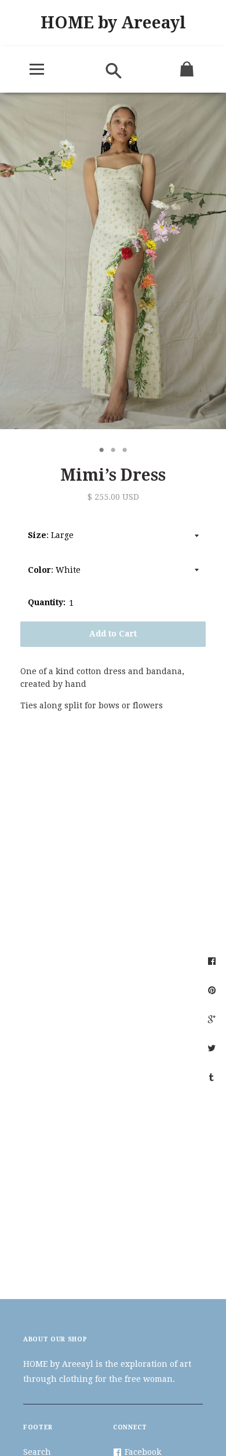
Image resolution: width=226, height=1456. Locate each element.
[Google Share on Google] (213, 1018)
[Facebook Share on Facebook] (213, 960)
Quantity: (46, 602)
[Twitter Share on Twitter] (212, 1047)
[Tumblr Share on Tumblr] (212, 1076)
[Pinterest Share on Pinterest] (213, 989)
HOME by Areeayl (113, 22)
